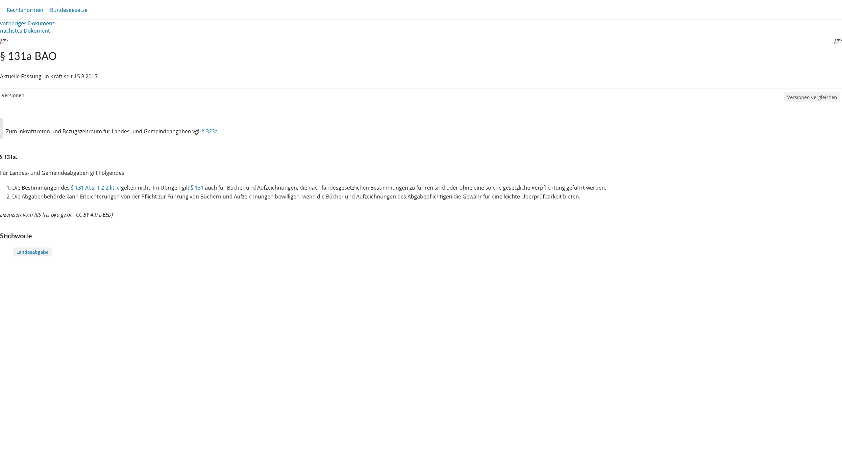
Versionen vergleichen (812, 97)
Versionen (13, 95)
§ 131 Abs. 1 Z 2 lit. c (95, 187)
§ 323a (210, 131)
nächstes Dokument (25, 30)
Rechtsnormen (25, 9)
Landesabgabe (32, 252)
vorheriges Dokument (27, 23)
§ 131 (197, 187)
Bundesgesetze (68, 9)
